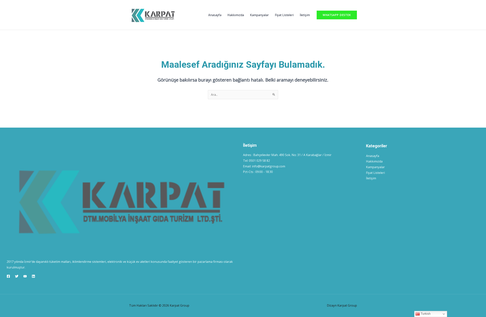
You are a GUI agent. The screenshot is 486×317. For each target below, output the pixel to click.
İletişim (305, 15)
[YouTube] (25, 276)
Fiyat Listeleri (284, 15)
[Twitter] (16, 276)
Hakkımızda (235, 15)
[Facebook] (8, 276)
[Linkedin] (33, 276)
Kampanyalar (259, 15)
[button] (337, 15)
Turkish (425, 313)
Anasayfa (214, 15)
